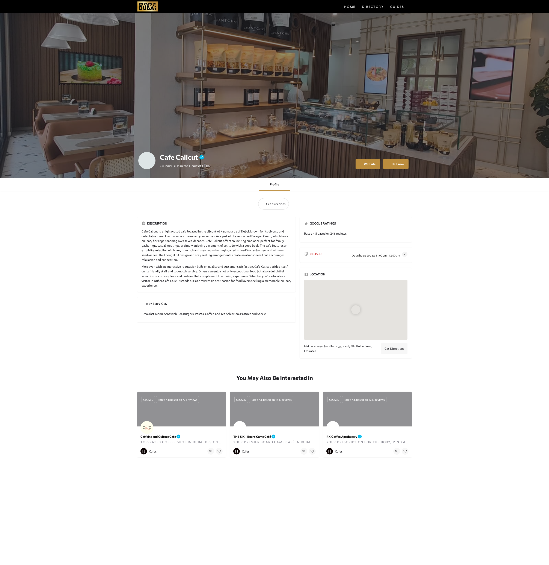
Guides (397, 6)
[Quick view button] (210, 451)
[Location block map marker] (355, 309)
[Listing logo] (146, 160)
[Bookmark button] (219, 451)
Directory (373, 6)
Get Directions (394, 348)
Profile (274, 184)
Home (350, 6)
